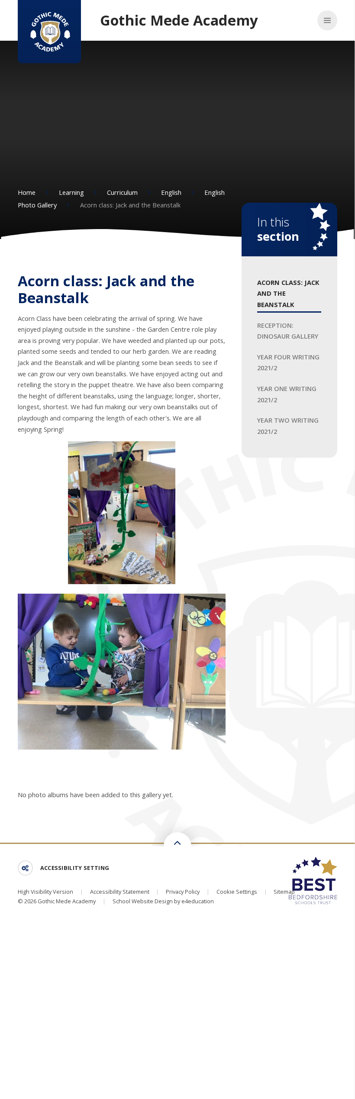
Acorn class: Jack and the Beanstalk (130, 204)
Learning (71, 192)
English (171, 192)
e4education (197, 901)
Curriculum (122, 192)
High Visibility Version (45, 891)
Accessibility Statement (119, 891)
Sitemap (284, 891)
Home (27, 192)
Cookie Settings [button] (236, 891)
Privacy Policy (183, 891)
